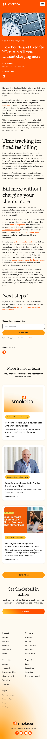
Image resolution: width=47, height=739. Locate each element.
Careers (28, 641)
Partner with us (30, 653)
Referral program (31, 645)
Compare (5, 684)
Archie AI (5, 645)
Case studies (6, 668)
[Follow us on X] (17, 733)
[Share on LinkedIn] (4, 76)
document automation (11, 230)
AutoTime (6, 105)
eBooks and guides (8, 676)
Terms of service (8, 695)
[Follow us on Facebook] (30, 733)
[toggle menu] (42, 4)
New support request (32, 676)
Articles (5, 664)
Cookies (5, 707)
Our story (28, 637)
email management (17, 225)
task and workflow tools (23, 242)
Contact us (29, 672)
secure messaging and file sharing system (28, 260)
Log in (27, 664)
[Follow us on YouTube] (25, 733)
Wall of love (6, 680)
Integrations (6, 649)
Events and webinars (9, 672)
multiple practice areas (30, 232)
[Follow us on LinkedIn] (21, 733)
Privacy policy (7, 699)
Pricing (4, 653)
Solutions (5, 641)
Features (5, 637)
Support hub (29, 668)
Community (29, 649)
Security (5, 703)
